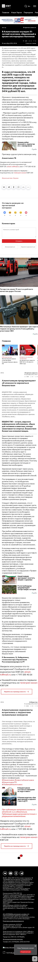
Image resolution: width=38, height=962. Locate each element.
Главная (5, 12)
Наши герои (16, 12)
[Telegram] (9, 187)
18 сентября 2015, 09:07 (31, 374)
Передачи (28, 12)
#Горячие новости (29, 27)
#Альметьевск (8, 780)
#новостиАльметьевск (24, 780)
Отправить (19, 241)
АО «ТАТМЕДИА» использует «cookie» (15, 914)
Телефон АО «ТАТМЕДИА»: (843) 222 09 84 (16, 941)
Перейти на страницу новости (15, 692)
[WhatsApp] (18, 187)
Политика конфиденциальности (13, 921)
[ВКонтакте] (4, 187)
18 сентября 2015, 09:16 (9, 43)
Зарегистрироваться (28, 247)
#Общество (33, 702)
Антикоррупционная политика (13, 939)
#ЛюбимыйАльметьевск (12, 784)
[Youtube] (10, 873)
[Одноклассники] (14, 187)
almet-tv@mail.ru (13, 166)
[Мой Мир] (23, 187)
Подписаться (25, 952)
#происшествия (7, 178)
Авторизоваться (10, 247)
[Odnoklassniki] (16, 873)
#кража (15, 178)
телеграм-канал (20, 173)
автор (4, 27)
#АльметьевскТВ (9, 782)
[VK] (5, 873)
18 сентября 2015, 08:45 (31, 704)
